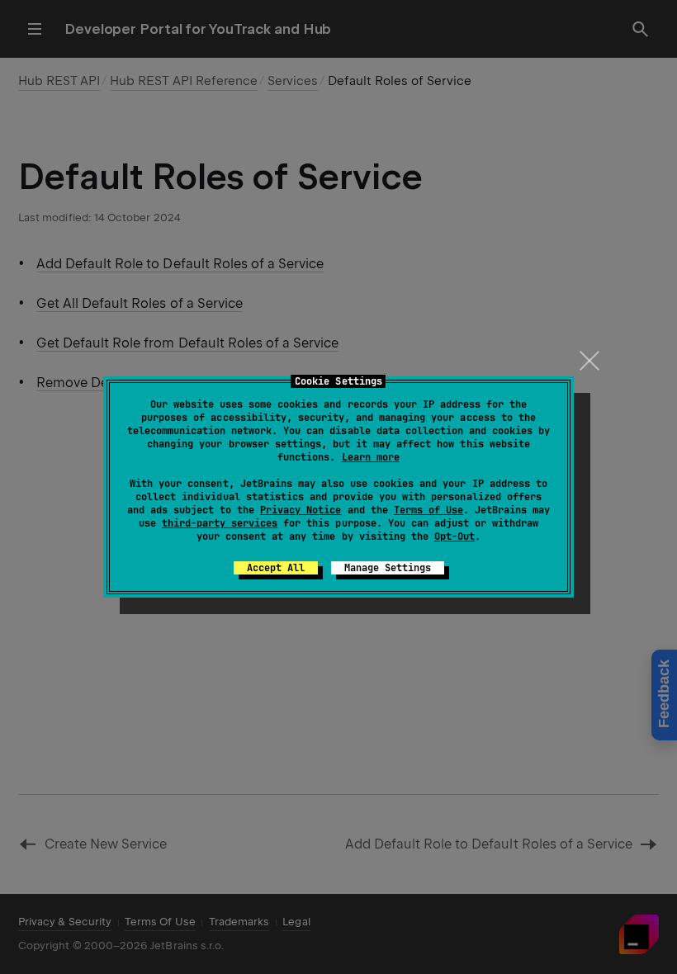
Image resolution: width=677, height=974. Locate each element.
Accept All (276, 567)
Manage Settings (387, 567)
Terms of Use (428, 510)
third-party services (219, 523)
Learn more (371, 457)
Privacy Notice (300, 510)
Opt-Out (454, 536)
